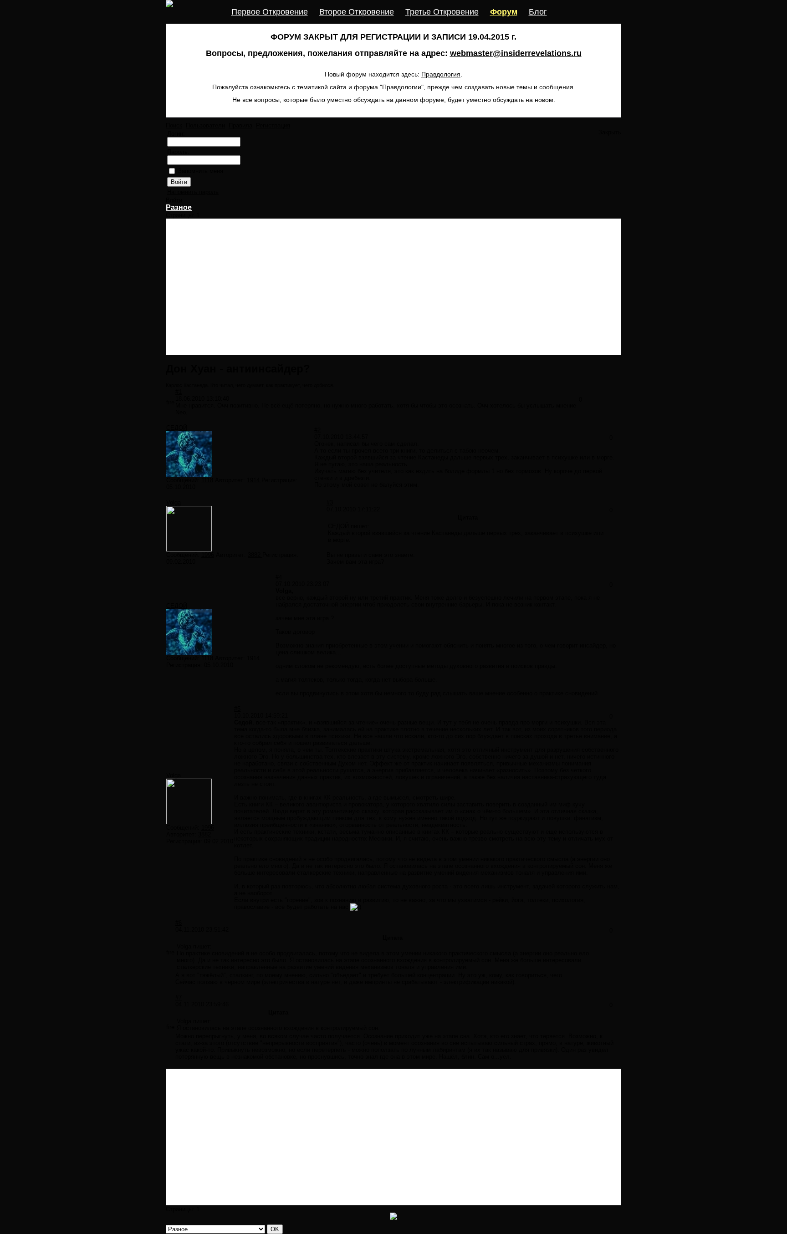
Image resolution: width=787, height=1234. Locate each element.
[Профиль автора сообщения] (189, 474)
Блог (538, 11)
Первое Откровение (269, 11)
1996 (207, 554)
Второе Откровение (356, 11)
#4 (279, 577)
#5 (237, 708)
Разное (179, 207)
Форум (503, 11)
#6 (178, 922)
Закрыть (609, 132)
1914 (254, 480)
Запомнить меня (200, 171)
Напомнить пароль (193, 192)
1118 (207, 480)
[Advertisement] (393, 287)
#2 (317, 430)
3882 (255, 554)
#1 (178, 391)
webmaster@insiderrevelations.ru (516, 53)
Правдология (440, 74)
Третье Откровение (442, 11)
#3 (330, 502)
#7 (178, 997)
